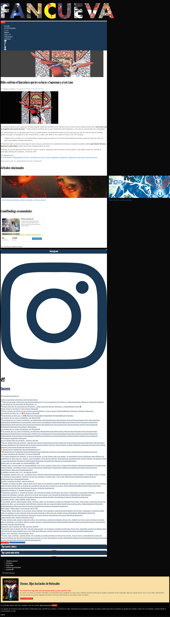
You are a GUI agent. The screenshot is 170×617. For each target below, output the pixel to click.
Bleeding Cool (9, 155)
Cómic (6, 30)
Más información (45, 605)
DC (15, 161)
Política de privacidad (13, 567)
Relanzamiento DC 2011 (21, 157)
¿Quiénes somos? (12, 561)
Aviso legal (9, 565)
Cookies (9, 569)
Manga (6, 32)
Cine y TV (7, 34)
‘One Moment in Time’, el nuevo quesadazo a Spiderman (48, 157)
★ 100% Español (9, 28)
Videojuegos (8, 36)
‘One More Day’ (74, 132)
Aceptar (54, 605)
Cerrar (3, 614)
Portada (7, 26)
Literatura (7, 39)
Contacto (9, 563)
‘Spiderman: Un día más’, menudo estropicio (82, 157)
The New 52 (37, 161)
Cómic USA (9, 161)
